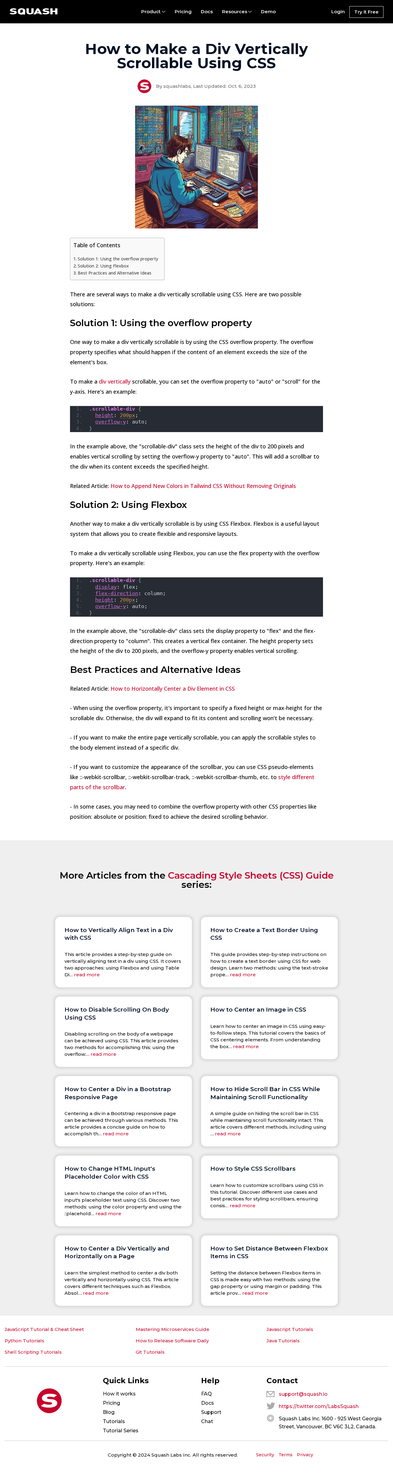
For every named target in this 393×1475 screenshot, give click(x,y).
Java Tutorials (283, 1341)
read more (87, 974)
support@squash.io (303, 1394)
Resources (234, 11)
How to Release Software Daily (172, 1341)
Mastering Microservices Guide (172, 1329)
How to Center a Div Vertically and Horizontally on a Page (116, 1252)
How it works (119, 1394)
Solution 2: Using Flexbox (103, 266)
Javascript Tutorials (290, 1329)
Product (151, 11)
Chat (207, 1421)
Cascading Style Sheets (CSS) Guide (251, 875)
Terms (285, 1454)
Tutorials (114, 1421)
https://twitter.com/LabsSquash (319, 1406)
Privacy (305, 1454)
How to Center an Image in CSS (258, 1009)
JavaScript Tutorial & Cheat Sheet (44, 1329)
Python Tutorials (24, 1341)
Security (265, 1454)
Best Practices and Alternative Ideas (114, 273)
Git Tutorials (150, 1352)
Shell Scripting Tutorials (33, 1352)
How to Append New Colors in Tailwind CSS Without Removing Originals (203, 486)
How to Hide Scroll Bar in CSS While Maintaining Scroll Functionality (265, 1093)
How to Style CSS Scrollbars (253, 1168)
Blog (109, 1412)
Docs (207, 11)
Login (338, 11)
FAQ (206, 1394)
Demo (268, 11)
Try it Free (366, 12)
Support (211, 1412)
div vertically (114, 381)
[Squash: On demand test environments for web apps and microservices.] (34, 11)
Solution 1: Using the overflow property (118, 259)
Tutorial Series (120, 1431)
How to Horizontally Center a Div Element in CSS (173, 688)
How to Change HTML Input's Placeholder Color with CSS (109, 1172)
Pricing (183, 11)
